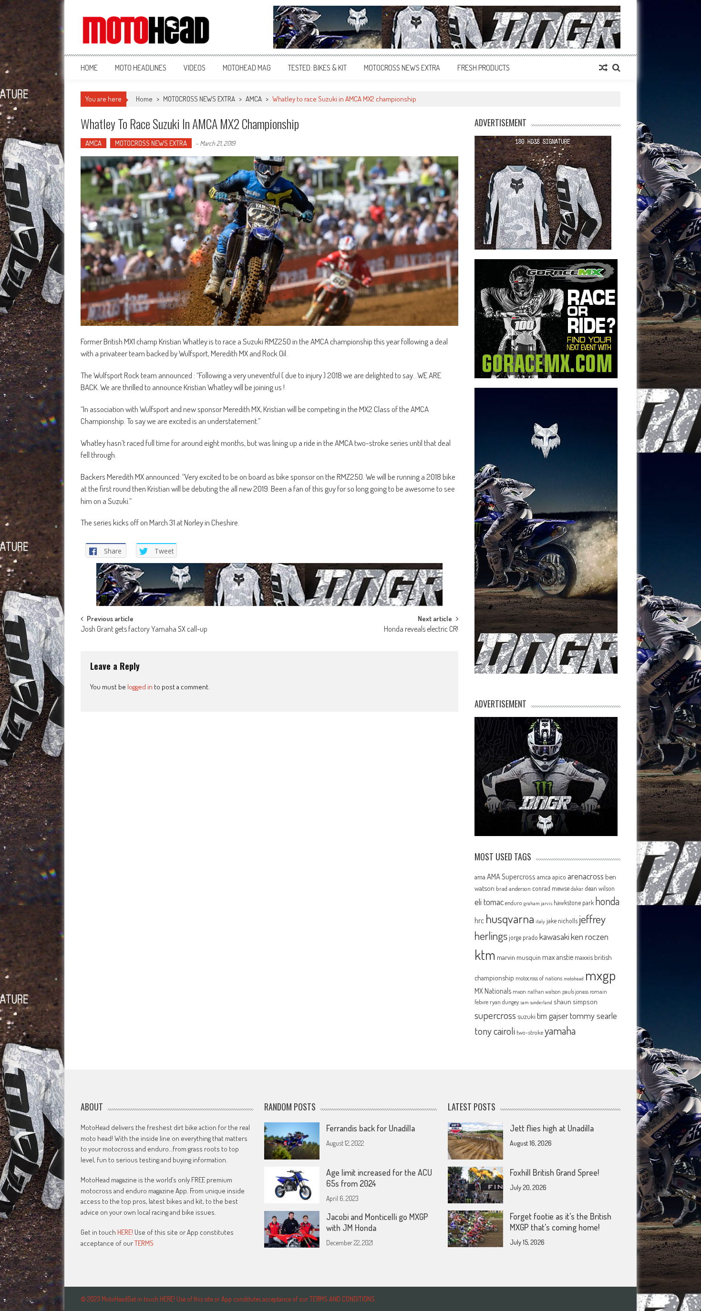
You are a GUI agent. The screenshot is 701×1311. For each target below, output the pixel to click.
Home (89, 67)
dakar (577, 888)
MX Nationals (492, 991)
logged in (140, 686)
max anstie (557, 957)
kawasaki (554, 936)
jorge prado (523, 937)
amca (544, 876)
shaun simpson (576, 1001)
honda (607, 901)
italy (540, 921)
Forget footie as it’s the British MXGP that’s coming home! (560, 1221)
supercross (495, 1014)
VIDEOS (195, 67)
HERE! (125, 1232)
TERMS (144, 1243)
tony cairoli (494, 1030)
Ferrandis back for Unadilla (370, 1128)
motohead (574, 978)
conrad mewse (550, 888)
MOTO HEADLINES (140, 67)
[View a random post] (603, 67)
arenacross (585, 876)
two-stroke (529, 1032)
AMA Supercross (511, 876)
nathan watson (544, 991)
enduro (513, 903)
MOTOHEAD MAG (247, 67)
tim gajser (552, 1015)
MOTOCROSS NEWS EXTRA (402, 67)
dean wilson (600, 888)
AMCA (254, 98)
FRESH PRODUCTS (483, 67)
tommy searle (593, 1015)
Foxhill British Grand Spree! (554, 1172)
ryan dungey (504, 1002)
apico (559, 877)
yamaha (560, 1030)
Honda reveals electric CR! (421, 630)
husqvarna (509, 918)
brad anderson (513, 888)
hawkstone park (574, 902)
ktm (484, 954)
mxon (519, 991)
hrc (479, 920)
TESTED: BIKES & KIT (317, 67)
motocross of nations (538, 978)
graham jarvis (538, 903)
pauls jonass (575, 991)
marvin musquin (519, 957)
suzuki (526, 1016)
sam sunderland (536, 1002)
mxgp (600, 975)
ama (479, 876)
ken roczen (589, 936)
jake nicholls (561, 921)
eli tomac (489, 901)
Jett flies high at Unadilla (552, 1128)
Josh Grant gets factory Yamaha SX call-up (144, 630)
